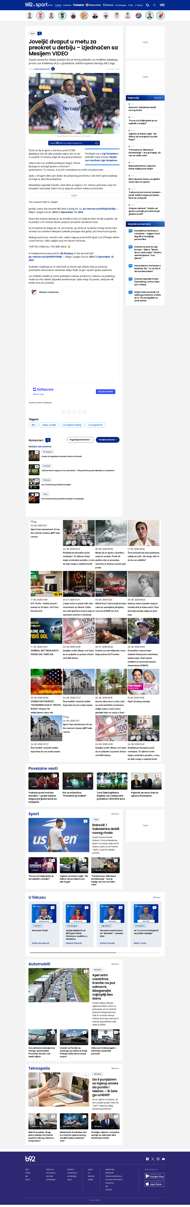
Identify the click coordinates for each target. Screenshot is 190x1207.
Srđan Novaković (41, 943)
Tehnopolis (72, 1173)
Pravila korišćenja (113, 1176)
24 (37, 452)
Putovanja (51, 1173)
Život (27, 1180)
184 (130, 279)
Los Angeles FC (95, 425)
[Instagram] (158, 1159)
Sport (28, 1173)
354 (130, 231)
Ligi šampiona (110, 153)
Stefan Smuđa (107, 943)
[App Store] (155, 1184)
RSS (106, 1186)
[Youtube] (163, 1159)
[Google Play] (155, 1176)
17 (86, 907)
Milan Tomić (140, 943)
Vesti (32, 33)
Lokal (69, 1180)
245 (130, 266)
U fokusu (139, 5)
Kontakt (109, 1190)
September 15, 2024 (72, 212)
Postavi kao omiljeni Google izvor (66, 143)
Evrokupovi (47, 452)
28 (37, 466)
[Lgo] (162, 5)
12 (120, 907)
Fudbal (58, 5)
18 (158, 776)
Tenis (130, 5)
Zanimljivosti (37, 1042)
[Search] (154, 5)
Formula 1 (37, 926)
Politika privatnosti (114, 1180)
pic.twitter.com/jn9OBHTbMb (45, 256)
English (91, 1176)
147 (130, 292)
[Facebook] (147, 1159)
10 (39, 33)
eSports (70, 1169)
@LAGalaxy (66, 253)
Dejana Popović (74, 943)
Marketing (109, 1169)
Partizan (46, 466)
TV (89, 1173)
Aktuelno (97, 969)
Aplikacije (109, 1183)
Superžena (50, 1180)
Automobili (72, 1176)
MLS (33, 425)
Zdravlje (50, 1169)
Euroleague (120, 5)
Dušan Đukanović (42, 69)
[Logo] (36, 5)
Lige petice (106, 926)
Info (27, 1169)
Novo (50, 5)
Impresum (109, 1173)
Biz (26, 1176)
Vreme (90, 1180)
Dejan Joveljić (49, 425)
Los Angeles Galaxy (72, 425)
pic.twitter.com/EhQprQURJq (99, 208)
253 (130, 247)
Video (90, 1169)
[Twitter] (152, 1159)
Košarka (67, 5)
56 (37, 480)
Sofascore (48, 403)
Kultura (49, 1176)
